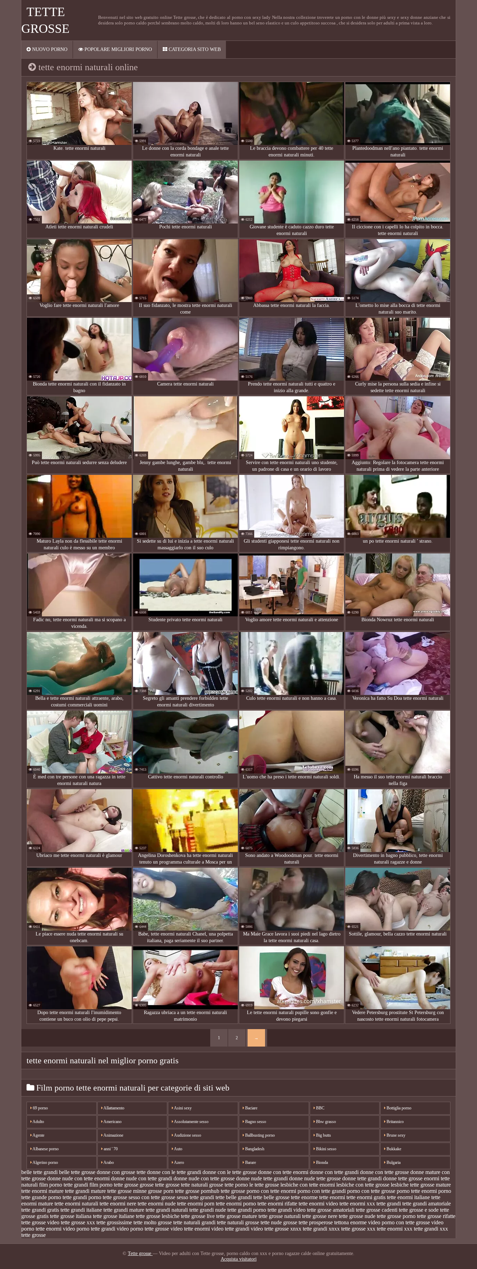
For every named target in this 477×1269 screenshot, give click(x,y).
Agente (38, 1135)
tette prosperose (316, 1222)
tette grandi (388, 1203)
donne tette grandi (362, 1178)
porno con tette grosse (371, 1191)
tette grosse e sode (419, 1210)
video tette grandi (230, 1229)
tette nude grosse (278, 1222)
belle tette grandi (39, 1172)
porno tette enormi (417, 1191)
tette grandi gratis (40, 1210)
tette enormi (332, 1197)
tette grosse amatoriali (330, 1210)
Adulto (38, 1121)
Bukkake (393, 1148)
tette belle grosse (271, 1197)
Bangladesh (254, 1148)
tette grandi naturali (167, 1210)
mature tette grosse (111, 1191)
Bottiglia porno (398, 1108)
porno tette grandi (67, 1197)
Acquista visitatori (239, 1259)
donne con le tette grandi (174, 1172)
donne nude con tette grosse (204, 1178)
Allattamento (113, 1108)
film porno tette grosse (113, 1185)
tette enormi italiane (408, 1197)
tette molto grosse (152, 1222)
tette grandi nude (207, 1210)
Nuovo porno (49, 49)
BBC (319, 1108)
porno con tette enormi (271, 1191)
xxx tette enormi (385, 1229)
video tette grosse (270, 1229)
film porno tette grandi (63, 1185)
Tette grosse (140, 1253)
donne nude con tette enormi (78, 1178)
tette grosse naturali (279, 1216)
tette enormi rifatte (277, 1203)
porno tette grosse (107, 1197)
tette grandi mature (123, 1210)
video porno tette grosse (143, 1229)
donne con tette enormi (283, 1172)
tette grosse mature (236, 1216)
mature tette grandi (69, 1191)
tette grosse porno (396, 1216)
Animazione (113, 1135)
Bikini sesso (325, 1148)
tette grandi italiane (81, 1210)
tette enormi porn (195, 1203)
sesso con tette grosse (152, 1197)
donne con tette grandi (334, 1172)
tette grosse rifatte (436, 1216)
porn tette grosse (181, 1191)
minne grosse (147, 1191)
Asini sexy (182, 1108)
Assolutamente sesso (190, 1121)
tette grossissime (114, 1222)
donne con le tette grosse (230, 1172)
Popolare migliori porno (117, 49)
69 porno (40, 1108)
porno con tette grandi (322, 1191)
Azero (178, 1162)
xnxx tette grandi (308, 1229)
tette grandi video (286, 1210)
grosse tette (152, 1185)
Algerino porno (45, 1162)
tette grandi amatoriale (426, 1203)
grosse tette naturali (187, 1185)
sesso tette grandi (195, 1197)
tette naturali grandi (194, 1222)
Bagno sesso (255, 1121)
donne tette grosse (403, 1178)
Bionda (321, 1162)
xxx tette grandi (421, 1229)
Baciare (250, 1108)
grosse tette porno (228, 1185)
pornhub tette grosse (223, 1191)
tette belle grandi (233, 1197)
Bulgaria (393, 1162)
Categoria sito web (194, 49)
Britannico (395, 1121)
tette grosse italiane (113, 1216)
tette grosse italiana (70, 1216)
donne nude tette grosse (315, 1178)
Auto (177, 1148)
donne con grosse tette (121, 1172)
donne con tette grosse (384, 1172)
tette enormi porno (236, 1203)
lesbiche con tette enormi (307, 1185)
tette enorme (304, 1197)
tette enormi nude (157, 1203)
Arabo (108, 1162)
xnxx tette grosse (347, 1229)
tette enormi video (318, 1203)
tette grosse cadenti (376, 1210)
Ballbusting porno (259, 1135)
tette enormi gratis (366, 1197)
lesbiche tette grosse (412, 1185)
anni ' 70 (110, 1148)
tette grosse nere (319, 1216)
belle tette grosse (77, 1172)
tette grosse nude (357, 1216)
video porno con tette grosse (399, 1222)
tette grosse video (40, 1222)
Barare (250, 1162)
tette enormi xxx (357, 1203)
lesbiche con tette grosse (362, 1185)
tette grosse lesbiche (157, 1216)
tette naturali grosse (238, 1222)
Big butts (323, 1135)
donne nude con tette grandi (141, 1178)
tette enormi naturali (76, 1203)
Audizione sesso (187, 1135)
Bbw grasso (325, 1121)
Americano (112, 1121)
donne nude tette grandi (262, 1178)
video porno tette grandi (89, 1229)
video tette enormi (190, 1229)
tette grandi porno (246, 1210)
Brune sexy (395, 1135)
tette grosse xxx (78, 1222)
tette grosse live (198, 1216)
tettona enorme (350, 1222)
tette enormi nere (118, 1203)
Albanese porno (45, 1148)
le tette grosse (264, 1185)
